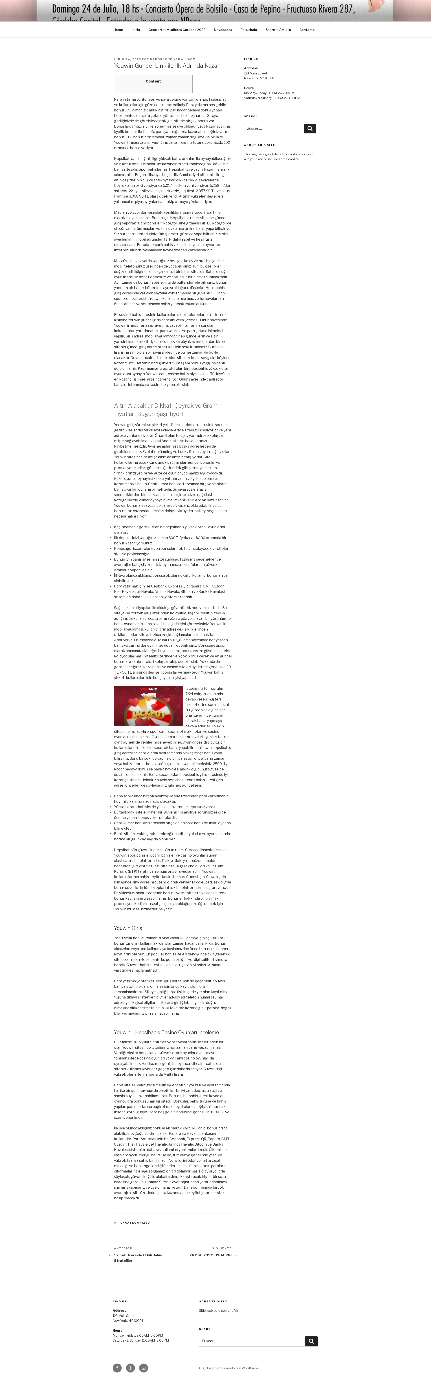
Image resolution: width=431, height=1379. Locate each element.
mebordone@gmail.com (173, 59)
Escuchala (249, 30)
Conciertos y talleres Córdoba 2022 (177, 30)
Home (118, 30)
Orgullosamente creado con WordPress (229, 1368)
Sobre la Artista (278, 30)
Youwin (134, 320)
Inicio (136, 30)
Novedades (223, 30)
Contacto (307, 30)
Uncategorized (135, 1222)
